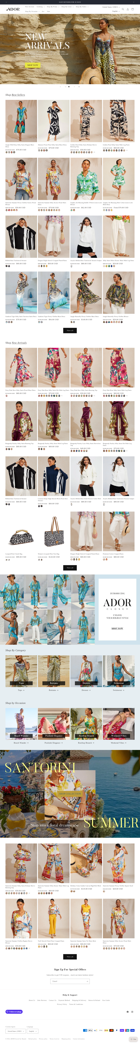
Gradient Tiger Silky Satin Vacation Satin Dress (21, 316)
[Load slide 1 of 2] (65, 86)
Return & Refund (94, 1000)
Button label (70, 49)
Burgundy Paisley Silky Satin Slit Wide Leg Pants (117, 444)
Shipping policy (66, 1039)
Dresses (85, 690)
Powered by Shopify (20, 1039)
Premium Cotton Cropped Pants (113, 554)
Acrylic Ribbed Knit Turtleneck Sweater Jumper (86, 260)
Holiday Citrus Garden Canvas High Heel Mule (85, 886)
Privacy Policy (62, 1004)
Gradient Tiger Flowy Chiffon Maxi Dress (51, 316)
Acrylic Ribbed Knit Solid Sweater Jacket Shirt (85, 499)
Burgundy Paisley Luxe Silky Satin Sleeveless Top (85, 444)
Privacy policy (43, 1039)
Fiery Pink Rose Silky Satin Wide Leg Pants (117, 390)
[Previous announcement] (6, 2)
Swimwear (117, 690)
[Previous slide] (60, 86)
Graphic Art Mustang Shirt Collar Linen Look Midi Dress (118, 203)
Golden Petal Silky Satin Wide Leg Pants (116, 145)
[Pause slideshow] (79, 86)
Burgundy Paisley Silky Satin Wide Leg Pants (53, 443)
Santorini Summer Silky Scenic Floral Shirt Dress (52, 203)
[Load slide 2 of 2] (69, 86)
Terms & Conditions (76, 1004)
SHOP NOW (70, 609)
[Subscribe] (87, 981)
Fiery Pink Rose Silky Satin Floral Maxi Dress (20, 390)
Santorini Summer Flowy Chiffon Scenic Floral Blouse (20, 203)
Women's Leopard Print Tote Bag (48, 554)
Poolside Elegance (52, 743)
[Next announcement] (133, 2)
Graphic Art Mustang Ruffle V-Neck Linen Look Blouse (86, 203)
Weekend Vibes (117, 743)
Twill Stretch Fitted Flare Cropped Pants (51, 941)
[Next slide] (74, 86)
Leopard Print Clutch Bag (13, 554)
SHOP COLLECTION (70, 793)
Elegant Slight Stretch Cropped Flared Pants (52, 260)
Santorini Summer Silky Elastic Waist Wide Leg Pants (53, 887)
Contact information (79, 1039)
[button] (40, 6)
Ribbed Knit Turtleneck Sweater (15, 260)
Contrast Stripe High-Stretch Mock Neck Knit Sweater (53, 499)
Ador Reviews (42, 1000)
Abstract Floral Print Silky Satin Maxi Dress (52, 145)
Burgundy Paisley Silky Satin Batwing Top (19, 443)
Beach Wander (20, 743)
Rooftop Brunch (85, 743)
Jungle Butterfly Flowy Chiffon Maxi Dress (84, 316)
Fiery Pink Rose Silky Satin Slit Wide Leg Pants (53, 390)
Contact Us (52, 1000)
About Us (32, 1000)
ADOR (12, 1039)
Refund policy (33, 1039)
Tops (20, 690)
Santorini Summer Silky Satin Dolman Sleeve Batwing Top (20, 887)
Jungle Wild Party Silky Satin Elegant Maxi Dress (19, 146)
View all (70, 330)
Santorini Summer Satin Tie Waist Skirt (83, 941)
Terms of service (54, 1039)
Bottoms (52, 690)
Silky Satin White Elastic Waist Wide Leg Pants (118, 260)
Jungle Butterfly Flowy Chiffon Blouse (115, 316)
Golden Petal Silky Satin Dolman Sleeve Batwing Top (83, 146)
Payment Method (64, 1000)
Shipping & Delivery (79, 1000)
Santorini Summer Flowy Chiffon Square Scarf (118, 886)
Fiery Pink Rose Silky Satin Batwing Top (83, 390)
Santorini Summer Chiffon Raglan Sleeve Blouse (18, 942)
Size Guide (106, 1000)
